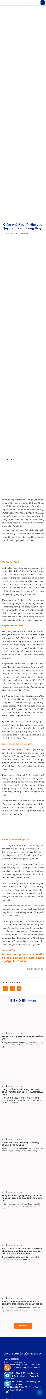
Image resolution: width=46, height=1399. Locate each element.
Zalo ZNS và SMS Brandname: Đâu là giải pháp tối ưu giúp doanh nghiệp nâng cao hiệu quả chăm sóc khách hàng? (22, 1250)
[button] (43, 2)
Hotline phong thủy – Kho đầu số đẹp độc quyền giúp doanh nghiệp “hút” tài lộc (23, 958)
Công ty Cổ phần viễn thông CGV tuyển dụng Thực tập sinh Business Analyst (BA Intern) (22, 1091)
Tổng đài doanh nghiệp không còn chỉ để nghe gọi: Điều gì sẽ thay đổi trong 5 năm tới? (22, 1198)
